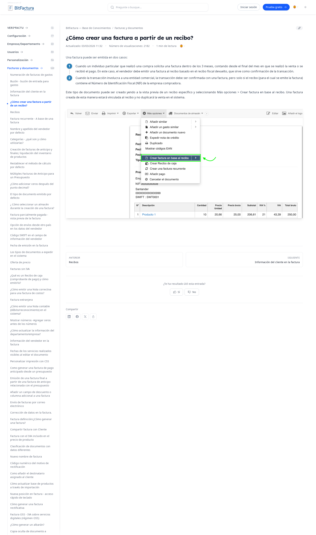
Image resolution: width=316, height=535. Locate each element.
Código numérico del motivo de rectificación (29, 464)
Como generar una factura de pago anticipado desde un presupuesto (32, 369)
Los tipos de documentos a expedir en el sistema (31, 253)
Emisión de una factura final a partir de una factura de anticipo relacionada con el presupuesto (30, 381)
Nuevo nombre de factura (26, 456)
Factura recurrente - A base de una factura (31, 120)
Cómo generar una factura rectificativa (26, 506)
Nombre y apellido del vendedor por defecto (30, 130)
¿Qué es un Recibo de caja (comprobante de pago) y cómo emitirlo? (29, 279)
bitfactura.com (13, 2)
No (194, 292)
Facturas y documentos (129, 28)
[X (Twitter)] (85, 316)
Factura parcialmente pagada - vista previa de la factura (29, 216)
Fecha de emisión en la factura (29, 245)
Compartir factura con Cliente (28, 429)
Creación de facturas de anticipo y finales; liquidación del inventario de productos (31, 153)
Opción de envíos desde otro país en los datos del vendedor (30, 226)
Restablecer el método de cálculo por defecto (30, 165)
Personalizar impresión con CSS (29, 361)
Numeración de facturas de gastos (31, 74)
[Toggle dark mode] (305, 7)
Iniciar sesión (248, 7)
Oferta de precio (20, 262)
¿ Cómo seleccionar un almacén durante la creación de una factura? (32, 206)
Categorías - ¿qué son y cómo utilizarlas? (28, 141)
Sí (179, 292)
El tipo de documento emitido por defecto (30, 196)
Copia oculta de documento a (28, 531)
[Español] (296, 7)
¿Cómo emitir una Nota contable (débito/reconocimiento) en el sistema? (30, 310)
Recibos (15, 112)
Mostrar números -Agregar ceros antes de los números (30, 322)
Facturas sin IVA (20, 269)
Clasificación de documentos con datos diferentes (30, 448)
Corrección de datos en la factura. (31, 412)
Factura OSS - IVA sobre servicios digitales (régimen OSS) (30, 516)
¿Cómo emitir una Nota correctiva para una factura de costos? (30, 291)
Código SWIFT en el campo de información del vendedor (28, 237)
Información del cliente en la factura (28, 93)
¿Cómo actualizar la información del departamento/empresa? (32, 332)
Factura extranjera (21, 299)
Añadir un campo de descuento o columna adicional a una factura (30, 393)
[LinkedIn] (69, 316)
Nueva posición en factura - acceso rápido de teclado (31, 495)
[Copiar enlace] (299, 28)
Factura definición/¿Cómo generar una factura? (31, 421)
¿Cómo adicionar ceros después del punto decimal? (32, 185)
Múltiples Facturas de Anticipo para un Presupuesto (32, 175)
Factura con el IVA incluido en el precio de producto (29, 437)
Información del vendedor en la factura (29, 342)
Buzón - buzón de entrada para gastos (29, 83)
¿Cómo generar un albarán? (27, 524)
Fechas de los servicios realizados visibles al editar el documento (30, 352)
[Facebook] (77, 316)
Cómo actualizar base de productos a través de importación (32, 485)
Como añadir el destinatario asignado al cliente (27, 475)
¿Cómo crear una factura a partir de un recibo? (30, 103)
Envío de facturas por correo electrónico (27, 404)
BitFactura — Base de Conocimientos (88, 28)
